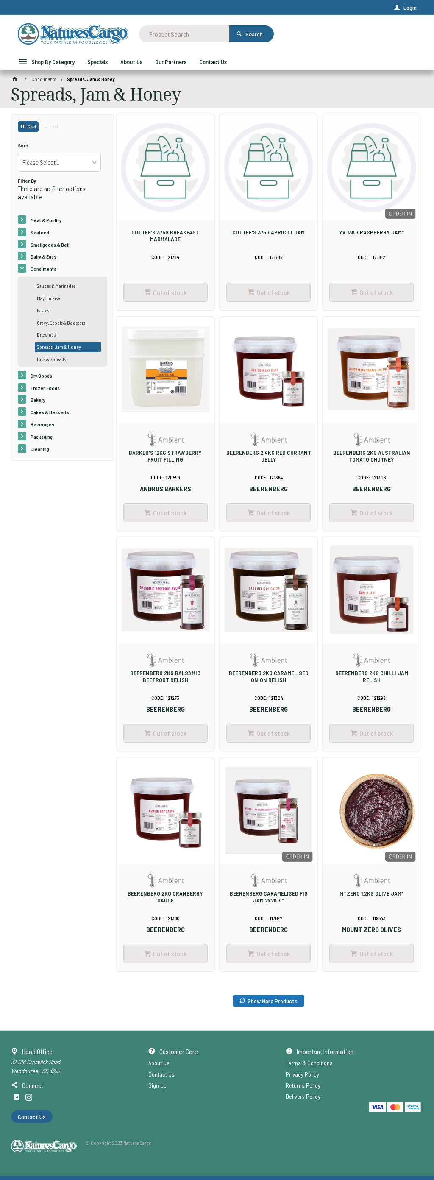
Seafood (40, 232)
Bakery (38, 400)
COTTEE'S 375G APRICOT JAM (268, 232)
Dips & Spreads (51, 359)
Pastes (43, 310)
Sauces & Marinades (56, 286)
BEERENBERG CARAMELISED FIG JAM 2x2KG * (269, 897)
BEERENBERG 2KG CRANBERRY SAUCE (165, 897)
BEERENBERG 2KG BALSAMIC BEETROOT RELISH (165, 676)
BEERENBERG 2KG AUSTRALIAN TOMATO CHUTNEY (371, 456)
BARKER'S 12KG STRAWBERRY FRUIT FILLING (165, 456)
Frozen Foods (45, 388)
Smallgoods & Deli (50, 245)
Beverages (42, 424)
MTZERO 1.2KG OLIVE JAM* (371, 893)
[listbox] (59, 162)
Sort (23, 145)
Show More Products (273, 1001)
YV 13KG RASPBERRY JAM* (371, 232)
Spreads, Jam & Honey (59, 347)
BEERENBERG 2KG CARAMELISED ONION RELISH (269, 676)
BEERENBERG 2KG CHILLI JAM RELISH (371, 676)
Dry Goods (41, 375)
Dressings (46, 334)
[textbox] (184, 33)
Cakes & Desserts (50, 412)
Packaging (42, 437)
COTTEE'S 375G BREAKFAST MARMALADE (165, 235)
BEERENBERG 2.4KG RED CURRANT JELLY (268, 456)
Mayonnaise (48, 298)
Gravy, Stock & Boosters (61, 323)
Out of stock (169, 292)
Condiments (43, 269)
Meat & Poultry (46, 220)
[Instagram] (28, 1097)
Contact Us (32, 1116)
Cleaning (40, 449)
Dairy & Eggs (43, 256)
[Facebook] (16, 1097)
